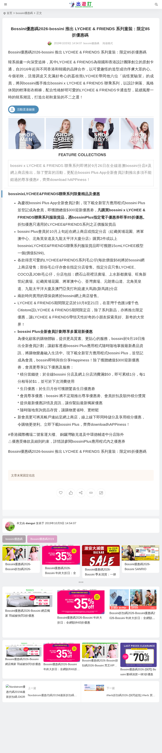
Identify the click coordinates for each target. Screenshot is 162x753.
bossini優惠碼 (24, 13)
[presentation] (133, 595)
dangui (30, 523)
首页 (9, 13)
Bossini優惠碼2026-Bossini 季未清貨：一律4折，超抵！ (100, 574)
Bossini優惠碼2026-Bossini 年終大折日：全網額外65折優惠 (60, 573)
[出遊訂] (81, 4)
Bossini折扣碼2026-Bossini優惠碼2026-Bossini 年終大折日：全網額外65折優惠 (132, 618)
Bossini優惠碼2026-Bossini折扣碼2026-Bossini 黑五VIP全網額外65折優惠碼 (100, 665)
